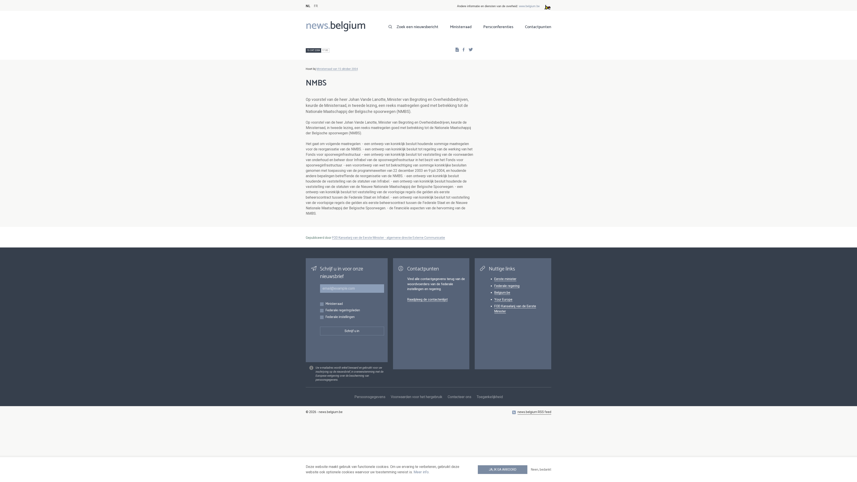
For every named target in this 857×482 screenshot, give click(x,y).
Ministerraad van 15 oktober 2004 (337, 69)
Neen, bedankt (541, 469)
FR (316, 6)
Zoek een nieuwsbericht (417, 27)
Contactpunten (538, 27)
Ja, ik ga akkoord (502, 469)
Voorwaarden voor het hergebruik (416, 397)
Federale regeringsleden (342, 310)
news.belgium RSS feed (534, 412)
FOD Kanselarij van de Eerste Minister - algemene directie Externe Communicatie (388, 237)
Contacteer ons (459, 397)
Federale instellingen (340, 317)
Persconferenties (498, 27)
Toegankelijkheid (490, 397)
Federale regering (507, 286)
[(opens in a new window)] (462, 49)
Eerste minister (505, 279)
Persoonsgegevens (369, 397)
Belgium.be (502, 293)
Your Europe (503, 299)
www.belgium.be (529, 6)
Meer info (421, 472)
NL (308, 6)
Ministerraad (461, 27)
